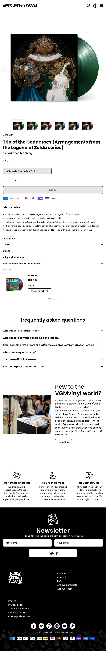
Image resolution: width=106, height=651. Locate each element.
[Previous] (4, 68)
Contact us (63, 577)
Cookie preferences (19, 616)
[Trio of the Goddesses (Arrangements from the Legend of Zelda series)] (18, 126)
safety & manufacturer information (22, 263)
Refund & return (17, 612)
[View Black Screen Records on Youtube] (64, 626)
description (9, 238)
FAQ (59, 581)
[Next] (102, 68)
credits (6, 251)
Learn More (63, 442)
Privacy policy (15, 604)
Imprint (12, 601)
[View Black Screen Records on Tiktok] (72, 626)
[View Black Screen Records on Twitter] (41, 626)
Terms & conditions (18, 608)
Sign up (53, 553)
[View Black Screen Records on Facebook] (33, 626)
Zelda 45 (32, 279)
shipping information (14, 257)
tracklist (7, 244)
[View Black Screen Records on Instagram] (57, 626)
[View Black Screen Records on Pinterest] (49, 626)
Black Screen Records (47, 633)
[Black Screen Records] (20, 5)
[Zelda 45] (14, 284)
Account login (64, 588)
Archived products (67, 585)
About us (62, 573)
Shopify (70, 633)
